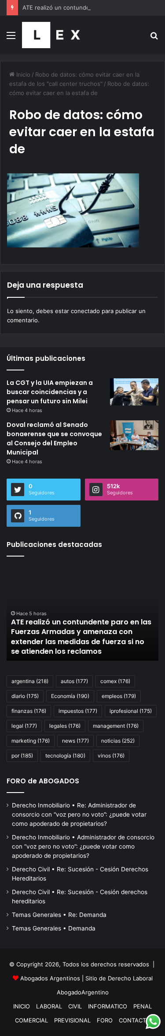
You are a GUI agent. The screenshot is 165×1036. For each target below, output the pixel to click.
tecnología (65, 755)
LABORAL (49, 1006)
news (75, 740)
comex (115, 681)
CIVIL (75, 1006)
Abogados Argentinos (50, 978)
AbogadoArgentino (83, 992)
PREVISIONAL (72, 1020)
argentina (29, 681)
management (116, 725)
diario (25, 696)
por (22, 755)
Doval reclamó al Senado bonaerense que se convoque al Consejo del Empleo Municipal (54, 438)
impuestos (78, 711)
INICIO (21, 1006)
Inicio (22, 74)
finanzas (28, 711)
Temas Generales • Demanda (53, 928)
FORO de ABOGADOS (43, 781)
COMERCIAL (31, 1020)
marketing (30, 740)
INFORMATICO (107, 1006)
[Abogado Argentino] (51, 35)
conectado (85, 310)
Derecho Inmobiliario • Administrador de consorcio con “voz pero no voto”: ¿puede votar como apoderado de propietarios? (83, 846)
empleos (119, 696)
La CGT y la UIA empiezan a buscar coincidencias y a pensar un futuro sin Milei (50, 391)
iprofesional (131, 711)
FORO (105, 1020)
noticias (118, 740)
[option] (82, 612)
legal (24, 725)
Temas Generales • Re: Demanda (59, 914)
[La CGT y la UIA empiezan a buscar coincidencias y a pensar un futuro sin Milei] (134, 391)
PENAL (142, 1006)
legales (65, 725)
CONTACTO (134, 1020)
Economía (70, 696)
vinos (111, 755)
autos (74, 681)
